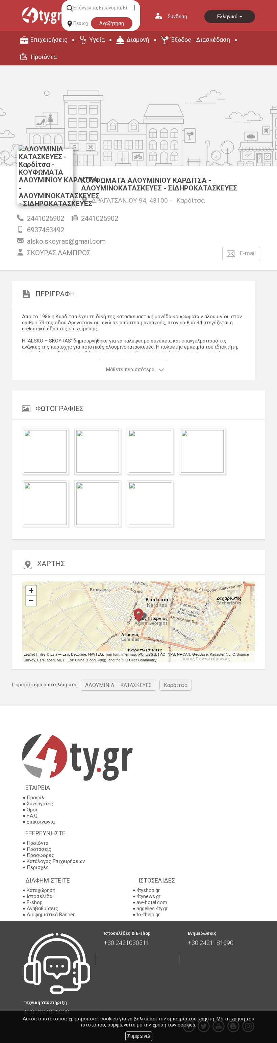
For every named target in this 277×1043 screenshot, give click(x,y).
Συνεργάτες (40, 804)
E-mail (247, 253)
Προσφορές (40, 855)
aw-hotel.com (151, 902)
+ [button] (31, 590)
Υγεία (97, 39)
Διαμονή (137, 39)
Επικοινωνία (41, 822)
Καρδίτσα (190, 200)
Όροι (32, 810)
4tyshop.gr (148, 890)
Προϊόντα (43, 56)
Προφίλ (35, 798)
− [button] (31, 600)
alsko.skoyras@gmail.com (66, 241)
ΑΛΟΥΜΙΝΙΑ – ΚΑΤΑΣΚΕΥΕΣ (118, 685)
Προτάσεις (39, 849)
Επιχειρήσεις (49, 39)
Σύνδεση (177, 16)
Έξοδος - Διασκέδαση (200, 39)
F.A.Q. (33, 816)
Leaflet (29, 654)
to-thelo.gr (148, 915)
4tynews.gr (148, 896)
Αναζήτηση (111, 23)
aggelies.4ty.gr (152, 908)
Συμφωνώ (138, 1036)
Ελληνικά (228, 16)
